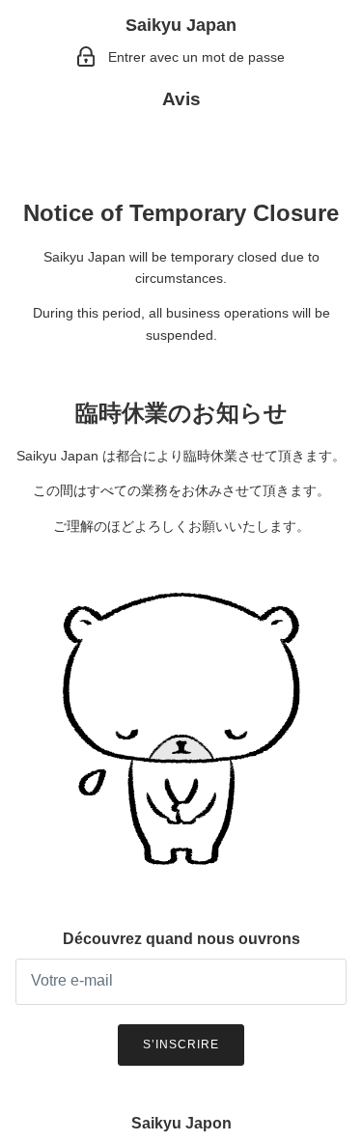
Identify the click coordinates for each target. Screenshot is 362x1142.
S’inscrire (181, 1044)
